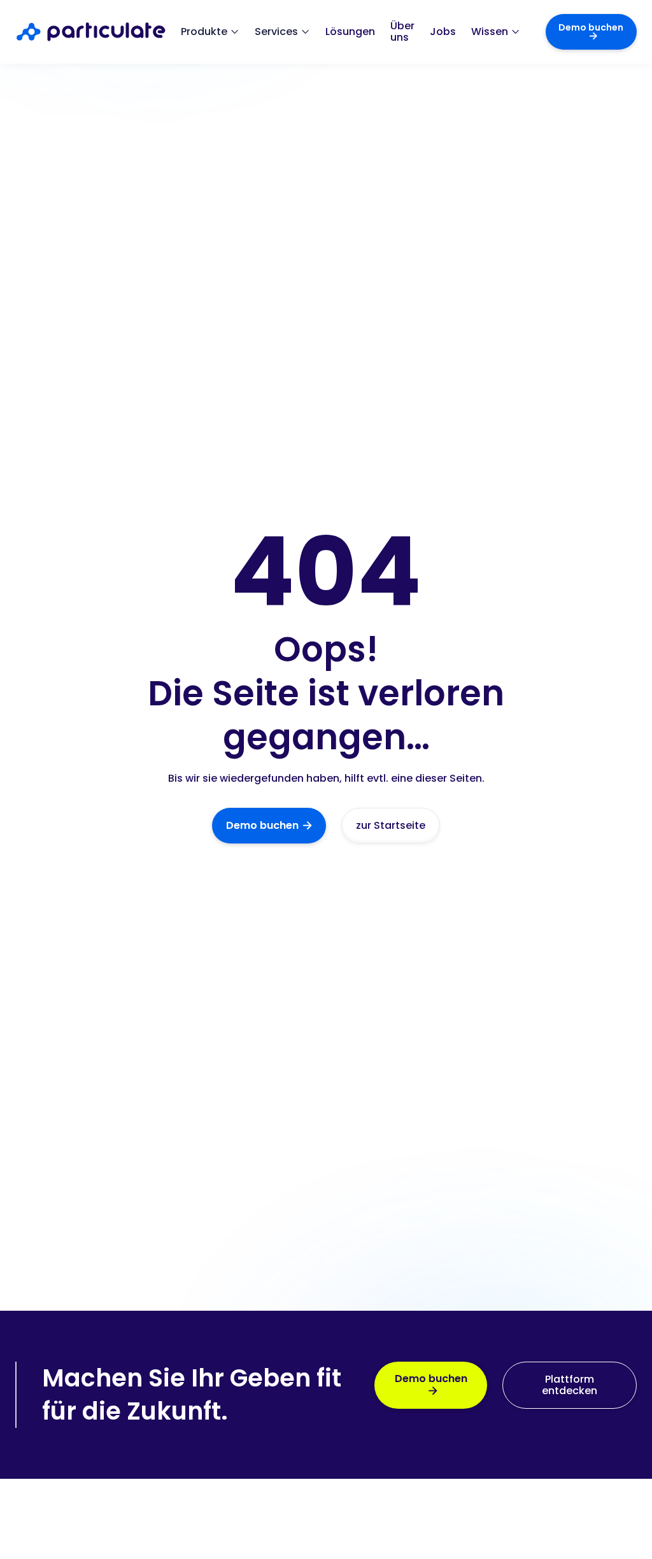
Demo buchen (590, 31)
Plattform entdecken (569, 1385)
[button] (210, 32)
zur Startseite (390, 825)
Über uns (402, 31)
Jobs (443, 32)
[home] (98, 31)
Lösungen (350, 32)
